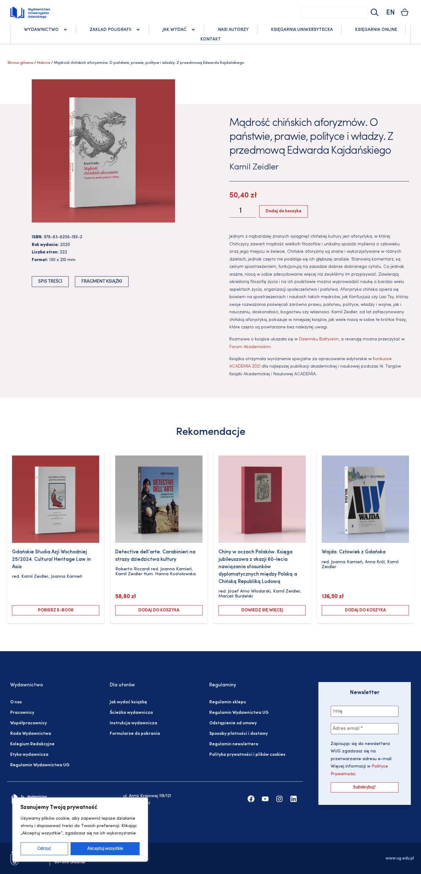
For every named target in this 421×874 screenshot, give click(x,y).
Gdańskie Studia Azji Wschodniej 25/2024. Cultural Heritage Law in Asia (51, 559)
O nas (16, 702)
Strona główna (20, 63)
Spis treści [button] (50, 281)
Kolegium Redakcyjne (32, 744)
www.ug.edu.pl (400, 858)
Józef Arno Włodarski (249, 591)
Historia (43, 63)
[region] (80, 829)
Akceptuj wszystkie (105, 849)
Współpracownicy (28, 723)
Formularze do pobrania (135, 733)
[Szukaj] (374, 12)
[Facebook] (251, 799)
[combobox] (334, 12)
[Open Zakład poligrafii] (138, 29)
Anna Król (375, 562)
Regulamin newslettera (233, 744)
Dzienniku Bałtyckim (319, 339)
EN (390, 12)
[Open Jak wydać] (193, 29)
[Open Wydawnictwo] (65, 29)
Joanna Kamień (66, 576)
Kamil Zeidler (254, 167)
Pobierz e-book (56, 610)
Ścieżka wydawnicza (131, 712)
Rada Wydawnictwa (30, 733)
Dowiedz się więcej (262, 610)
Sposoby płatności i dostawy (238, 733)
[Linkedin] (293, 799)
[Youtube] (265, 799)
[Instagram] (279, 799)
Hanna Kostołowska (175, 574)
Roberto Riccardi (132, 569)
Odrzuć (44, 849)
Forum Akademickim (250, 347)
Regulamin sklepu (227, 702)
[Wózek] (404, 12)
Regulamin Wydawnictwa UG (40, 765)
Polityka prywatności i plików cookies (247, 754)
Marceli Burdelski (236, 596)
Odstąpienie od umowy (233, 723)
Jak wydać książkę (128, 702)
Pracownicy (22, 712)
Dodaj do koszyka (283, 211)
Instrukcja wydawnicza (133, 723)
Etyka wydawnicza (29, 754)
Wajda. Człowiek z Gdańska (354, 552)
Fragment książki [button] (101, 281)
